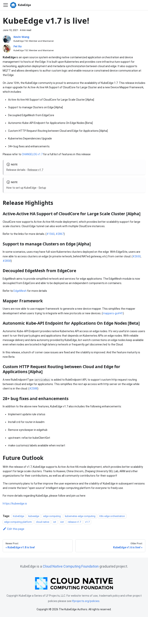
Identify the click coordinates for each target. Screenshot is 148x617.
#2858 (7, 260)
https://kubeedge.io (15, 503)
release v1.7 (74, 521)
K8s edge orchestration (112, 516)
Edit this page (15, 528)
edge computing (52, 516)
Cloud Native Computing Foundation (71, 566)
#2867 (60, 233)
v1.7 (87, 521)
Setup (42, 187)
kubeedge (33, 516)
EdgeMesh (20, 290)
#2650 (137, 256)
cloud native (42, 521)
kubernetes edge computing (80, 516)
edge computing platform (18, 521)
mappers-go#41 (113, 313)
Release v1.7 (35, 169)
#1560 (50, 233)
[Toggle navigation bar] (5, 5)
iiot (62, 521)
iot (54, 521)
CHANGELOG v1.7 (32, 154)
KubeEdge (18, 516)
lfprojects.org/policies (85, 601)
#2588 (33, 388)
